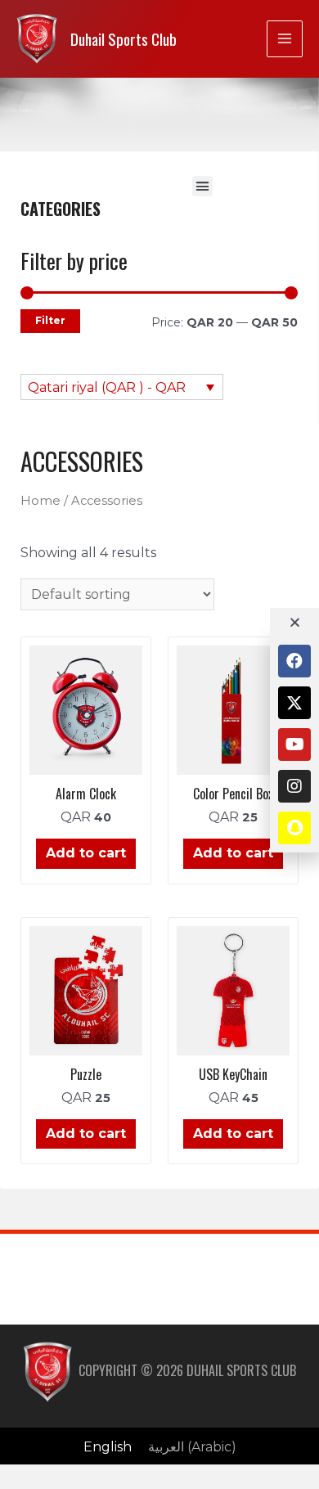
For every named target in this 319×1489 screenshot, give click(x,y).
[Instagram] (294, 786)
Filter (50, 320)
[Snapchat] (294, 828)
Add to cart (86, 853)
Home (40, 500)
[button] (202, 186)
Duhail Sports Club (123, 39)
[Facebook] (294, 661)
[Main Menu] (285, 38)
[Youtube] (294, 744)
